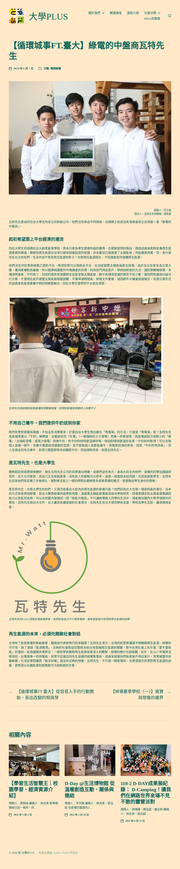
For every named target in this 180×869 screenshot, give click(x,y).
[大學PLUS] (16, 16)
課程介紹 (133, 13)
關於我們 (94, 13)
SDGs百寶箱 (152, 18)
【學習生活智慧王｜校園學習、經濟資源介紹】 (33, 789)
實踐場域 (116, 13)
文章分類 (150, 13)
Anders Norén (61, 852)
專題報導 (55, 68)
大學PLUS (27, 852)
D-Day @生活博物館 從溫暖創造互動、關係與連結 (90, 789)
